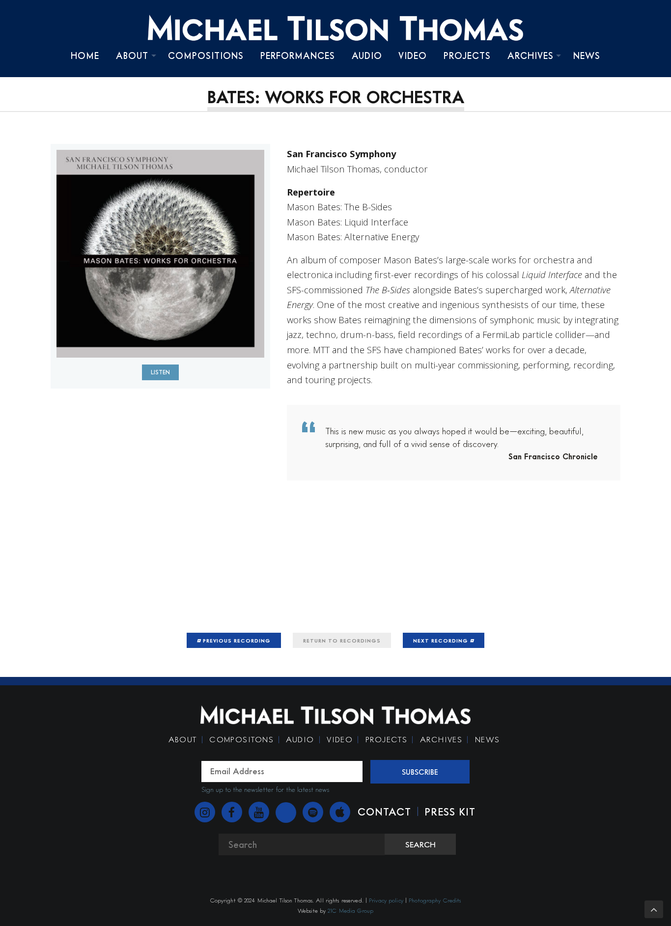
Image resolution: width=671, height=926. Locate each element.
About (132, 55)
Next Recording (441, 640)
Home (85, 55)
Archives (530, 55)
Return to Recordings (342, 640)
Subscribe (420, 771)
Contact (384, 811)
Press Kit (449, 811)
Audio (367, 55)
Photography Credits (435, 900)
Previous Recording (236, 640)
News (586, 55)
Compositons (241, 739)
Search (420, 844)
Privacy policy (386, 900)
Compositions (206, 55)
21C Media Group (350, 910)
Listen (160, 372)
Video (412, 55)
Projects (467, 55)
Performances (297, 55)
